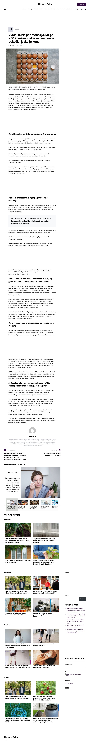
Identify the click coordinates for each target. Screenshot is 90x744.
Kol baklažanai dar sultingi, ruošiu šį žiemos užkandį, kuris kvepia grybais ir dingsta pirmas (76, 615)
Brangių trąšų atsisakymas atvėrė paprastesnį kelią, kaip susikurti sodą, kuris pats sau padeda (76, 610)
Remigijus (12, 46)
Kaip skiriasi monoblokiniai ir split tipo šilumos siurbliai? (75, 626)
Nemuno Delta (45, 4)
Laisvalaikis (8, 572)
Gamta (6, 678)
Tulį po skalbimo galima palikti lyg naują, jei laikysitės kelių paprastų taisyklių (75, 621)
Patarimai (7, 520)
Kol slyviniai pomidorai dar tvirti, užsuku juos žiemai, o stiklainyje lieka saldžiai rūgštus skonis (76, 631)
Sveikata (7, 625)
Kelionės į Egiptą (69, 683)
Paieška (66, 595)
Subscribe (81, 4)
